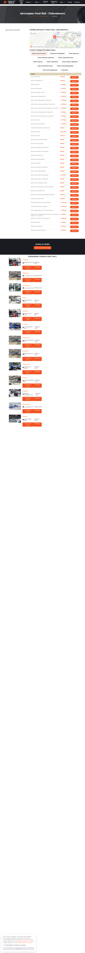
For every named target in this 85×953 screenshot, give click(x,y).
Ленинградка (25, 285)
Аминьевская (26, 364)
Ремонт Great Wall (21, 2)
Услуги (36, 2)
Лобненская (25, 273)
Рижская (24, 416)
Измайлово (25, 351)
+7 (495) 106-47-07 (27, 359)
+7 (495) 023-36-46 (27, 399)
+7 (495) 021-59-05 (27, 280)
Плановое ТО (45, 2)
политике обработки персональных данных (22, 942)
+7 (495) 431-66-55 (27, 292)
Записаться (74, 77)
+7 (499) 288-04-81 (27, 385)
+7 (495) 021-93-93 (27, 319)
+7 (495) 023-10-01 (27, 345)
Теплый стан (25, 337)
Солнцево (25, 324)
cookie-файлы (25, 939)
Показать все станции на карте (42, 247)
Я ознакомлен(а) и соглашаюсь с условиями (15, 945)
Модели (28, 2)
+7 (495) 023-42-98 (27, 424)
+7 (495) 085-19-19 (27, 411)
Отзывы (70, 2)
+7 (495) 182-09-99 (27, 305)
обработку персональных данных (26, 941)
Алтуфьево (25, 259)
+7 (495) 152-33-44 (27, 332)
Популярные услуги (54, 2)
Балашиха (25, 311)
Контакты (77, 2)
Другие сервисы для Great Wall (13, 29)
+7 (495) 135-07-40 (27, 267)
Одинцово (25, 391)
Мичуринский (26, 404)
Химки (24, 297)
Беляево (24, 377)
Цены (61, 2)
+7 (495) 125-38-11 (27, 372)
